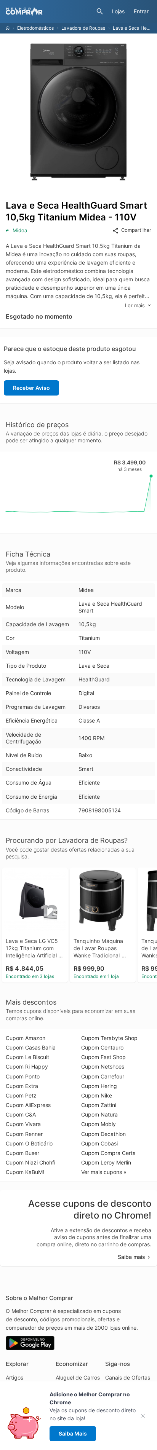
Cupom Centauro (102, 1047)
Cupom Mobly (98, 1124)
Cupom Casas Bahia (31, 1047)
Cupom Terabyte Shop (109, 1038)
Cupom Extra (22, 1086)
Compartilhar (136, 230)
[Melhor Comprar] (49, 11)
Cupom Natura (99, 1114)
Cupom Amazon (25, 1038)
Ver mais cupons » (104, 1172)
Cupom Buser (22, 1153)
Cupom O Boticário (29, 1143)
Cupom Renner (24, 1134)
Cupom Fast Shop (103, 1057)
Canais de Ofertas (127, 1377)
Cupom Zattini (98, 1105)
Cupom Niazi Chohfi (30, 1162)
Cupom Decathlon (103, 1134)
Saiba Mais (73, 1433)
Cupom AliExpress (28, 1105)
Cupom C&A (21, 1114)
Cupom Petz (21, 1095)
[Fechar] (145, 1416)
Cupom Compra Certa (108, 1153)
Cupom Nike (96, 1095)
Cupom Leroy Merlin (106, 1162)
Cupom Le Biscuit (27, 1057)
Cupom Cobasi (99, 1143)
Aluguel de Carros (78, 1377)
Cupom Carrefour (102, 1076)
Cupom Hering (99, 1086)
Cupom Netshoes (102, 1066)
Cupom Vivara (23, 1124)
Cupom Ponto (23, 1076)
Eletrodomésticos (35, 28)
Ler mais (135, 305)
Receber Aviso (31, 387)
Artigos (14, 1377)
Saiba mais (131, 1257)
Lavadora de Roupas (83, 28)
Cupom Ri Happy (27, 1066)
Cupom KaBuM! (25, 1172)
